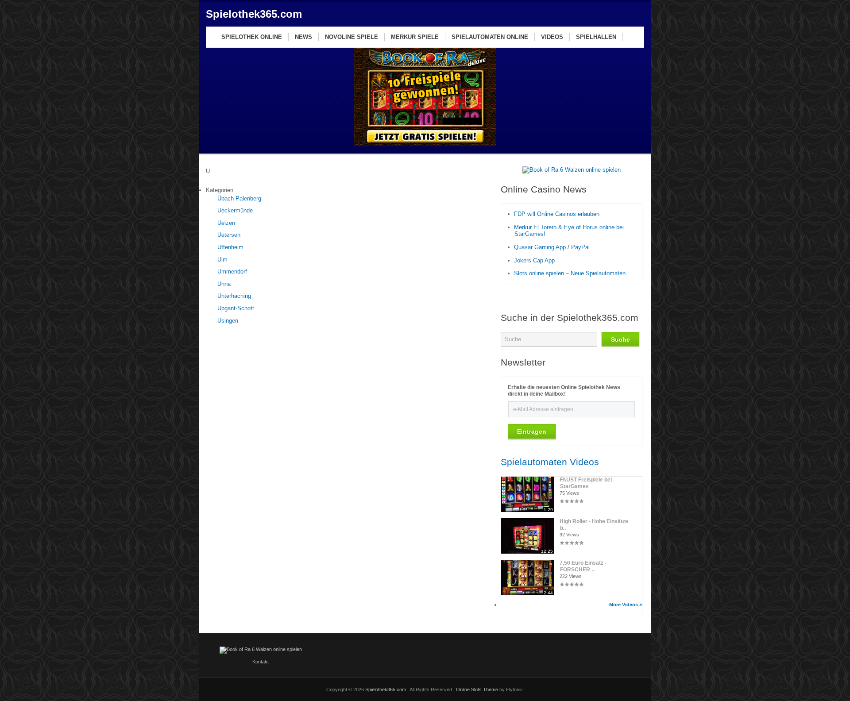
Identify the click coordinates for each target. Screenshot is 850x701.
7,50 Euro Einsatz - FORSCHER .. (583, 566)
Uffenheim (230, 247)
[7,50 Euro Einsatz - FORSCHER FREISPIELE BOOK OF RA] (527, 593)
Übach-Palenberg (239, 198)
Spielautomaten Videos (550, 462)
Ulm (222, 259)
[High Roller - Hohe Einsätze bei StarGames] (527, 551)
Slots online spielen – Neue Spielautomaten (570, 273)
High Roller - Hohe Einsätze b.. (594, 524)
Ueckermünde (235, 210)
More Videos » (625, 604)
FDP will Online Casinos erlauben (556, 214)
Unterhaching (234, 296)
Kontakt (260, 661)
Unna (224, 284)
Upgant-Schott (235, 308)
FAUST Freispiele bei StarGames (586, 483)
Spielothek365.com (254, 14)
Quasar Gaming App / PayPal (552, 247)
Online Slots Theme (477, 689)
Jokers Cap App (534, 260)
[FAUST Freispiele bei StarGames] (527, 510)
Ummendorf (232, 271)
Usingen (227, 320)
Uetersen (228, 234)
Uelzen (226, 223)
